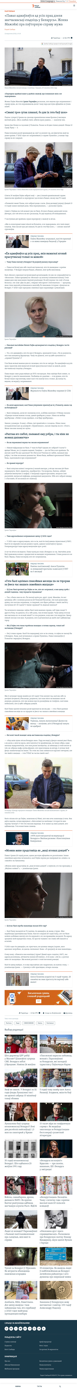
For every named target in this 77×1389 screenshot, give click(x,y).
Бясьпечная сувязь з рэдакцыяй (50, 1361)
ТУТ (38, 1001)
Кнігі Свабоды (10, 1349)
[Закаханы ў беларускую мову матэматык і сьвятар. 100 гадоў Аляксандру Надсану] (56, 1290)
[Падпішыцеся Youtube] (20, 1329)
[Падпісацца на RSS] (44, 1329)
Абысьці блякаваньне (12, 1365)
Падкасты (8, 1346)
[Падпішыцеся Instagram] (34, 1329)
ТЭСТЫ (39, 1386)
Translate (72, 1)
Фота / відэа (43, 1346)
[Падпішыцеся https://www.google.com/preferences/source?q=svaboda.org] (6, 1329)
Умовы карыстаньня (46, 1369)
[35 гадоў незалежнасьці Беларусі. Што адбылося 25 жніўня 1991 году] (21, 1149)
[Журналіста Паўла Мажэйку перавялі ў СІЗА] (17, 393)
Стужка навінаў (10, 1342)
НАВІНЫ (18, 1386)
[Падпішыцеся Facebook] (11, 1329)
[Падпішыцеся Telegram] (39, 1329)
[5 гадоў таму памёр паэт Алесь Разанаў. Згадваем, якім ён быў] (56, 1078)
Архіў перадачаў (45, 1342)
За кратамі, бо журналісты (48, 1349)
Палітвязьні (10, 11)
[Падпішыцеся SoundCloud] (30, 1329)
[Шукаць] (60, 1386)
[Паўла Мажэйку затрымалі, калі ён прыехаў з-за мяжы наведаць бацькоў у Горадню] (17, 241)
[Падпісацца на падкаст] (25, 1329)
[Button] (55, 38)
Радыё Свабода (10, 29)
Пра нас (7, 1361)
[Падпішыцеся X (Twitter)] (16, 1329)
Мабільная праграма (12, 1369)
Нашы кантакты (45, 1365)
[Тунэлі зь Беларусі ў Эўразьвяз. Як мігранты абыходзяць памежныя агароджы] (21, 1256)
